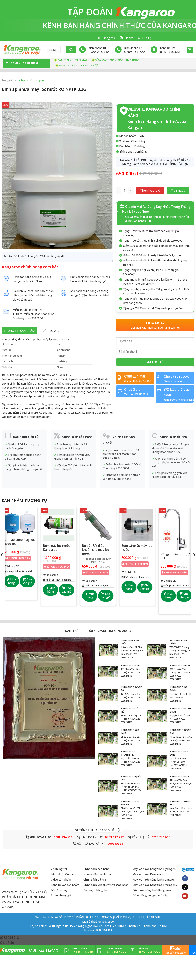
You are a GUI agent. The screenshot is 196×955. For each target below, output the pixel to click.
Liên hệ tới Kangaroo (64, 874)
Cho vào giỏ (27, 581)
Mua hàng (12, 581)
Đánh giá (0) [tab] (51, 330)
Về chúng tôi (59, 869)
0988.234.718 (63, 837)
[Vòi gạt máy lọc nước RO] (176, 529)
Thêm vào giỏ (150, 190)
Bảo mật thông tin (95, 890)
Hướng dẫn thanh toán (97, 874)
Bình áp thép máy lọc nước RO (19, 542)
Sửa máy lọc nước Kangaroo (117, 60)
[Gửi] (71, 49)
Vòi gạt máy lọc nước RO (176, 556)
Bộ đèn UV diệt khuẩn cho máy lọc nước (95, 550)
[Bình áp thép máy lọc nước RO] (19, 522)
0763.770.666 (160, 837)
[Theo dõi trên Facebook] (185, 878)
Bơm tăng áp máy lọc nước (136, 548)
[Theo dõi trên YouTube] (185, 896)
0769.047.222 (114, 837)
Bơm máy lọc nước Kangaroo (56, 548)
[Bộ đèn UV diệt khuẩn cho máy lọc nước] (98, 525)
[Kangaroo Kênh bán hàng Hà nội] (22, 50)
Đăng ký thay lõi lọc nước (79, 65)
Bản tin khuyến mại (72, 60)
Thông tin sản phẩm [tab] (19, 330)
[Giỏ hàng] (190, 50)
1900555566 (114, 843)
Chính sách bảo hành (96, 869)
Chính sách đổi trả (94, 879)
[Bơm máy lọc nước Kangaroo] (59, 525)
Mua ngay (178, 190)
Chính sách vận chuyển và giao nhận (105, 885)
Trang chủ (7, 80)
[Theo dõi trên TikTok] (185, 887)
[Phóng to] (7, 244)
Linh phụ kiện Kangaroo (31, 80)
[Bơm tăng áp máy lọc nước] (137, 525)
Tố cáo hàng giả (61, 895)
